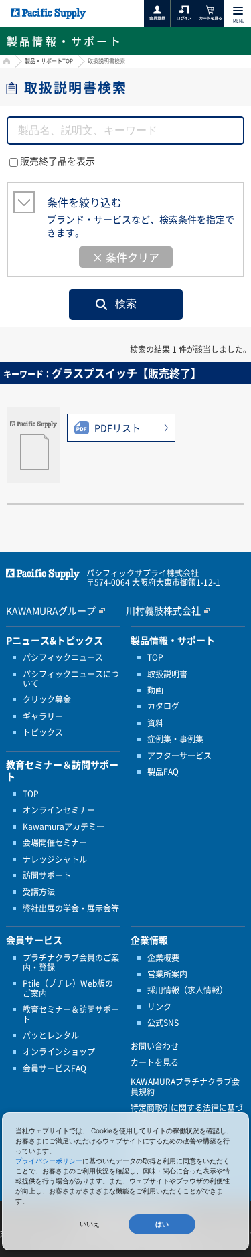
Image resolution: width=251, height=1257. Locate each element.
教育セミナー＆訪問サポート (71, 1014)
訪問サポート (47, 875)
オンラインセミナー (59, 810)
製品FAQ (163, 771)
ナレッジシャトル (55, 859)
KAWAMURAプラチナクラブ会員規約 (185, 1086)
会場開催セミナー (55, 842)
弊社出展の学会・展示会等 (71, 908)
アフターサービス (179, 755)
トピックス (43, 732)
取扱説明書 (167, 674)
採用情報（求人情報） (187, 990)
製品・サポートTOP (49, 61)
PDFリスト (117, 427)
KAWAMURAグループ (51, 610)
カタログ (163, 706)
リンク (159, 1006)
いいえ (90, 1224)
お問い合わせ (155, 1046)
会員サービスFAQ (54, 1068)
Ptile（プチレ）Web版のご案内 (68, 988)
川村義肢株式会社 (163, 610)
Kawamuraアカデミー (63, 826)
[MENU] (238, 11)
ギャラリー (43, 716)
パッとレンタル (51, 1035)
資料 (155, 723)
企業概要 (163, 957)
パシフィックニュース (63, 657)
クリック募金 (47, 699)
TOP (31, 794)
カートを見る (155, 1062)
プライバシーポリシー (48, 1161)
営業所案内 (167, 974)
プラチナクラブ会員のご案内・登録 (71, 963)
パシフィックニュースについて (71, 679)
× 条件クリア (125, 257)
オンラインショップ (59, 1051)
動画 (155, 690)
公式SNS (163, 1022)
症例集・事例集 (175, 739)
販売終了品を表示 (57, 160)
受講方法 (39, 891)
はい (162, 1224)
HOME (5, 63)
